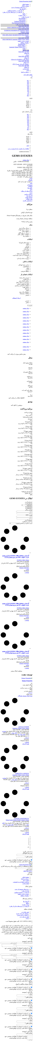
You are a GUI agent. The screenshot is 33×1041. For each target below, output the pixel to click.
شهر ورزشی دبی (24, 916)
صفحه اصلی (25, 877)
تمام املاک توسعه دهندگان (25, 696)
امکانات (30, 186)
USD (27, 104)
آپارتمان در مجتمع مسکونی (21, 892)
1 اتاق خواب (16, 733)
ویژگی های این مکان (26, 191)
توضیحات (29, 185)
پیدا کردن (29, 521)
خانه (31, 183)
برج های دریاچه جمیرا (23, 915)
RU (28, 80)
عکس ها (30, 188)
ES (28, 89)
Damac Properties (24, 567)
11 (28, 847)
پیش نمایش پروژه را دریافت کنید (16, 354)
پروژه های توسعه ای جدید (22, 889)
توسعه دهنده (28, 197)
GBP (27, 107)
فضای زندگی (28, 510)
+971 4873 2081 (27, 75)
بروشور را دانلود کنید (16, 405)
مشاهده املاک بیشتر (16, 671)
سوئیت (4, 731)
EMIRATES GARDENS (22, 773)
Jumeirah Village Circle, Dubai (20, 728)
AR (28, 86)
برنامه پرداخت (28, 194)
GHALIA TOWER (23, 726)
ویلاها (27, 903)
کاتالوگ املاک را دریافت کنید (16, 398)
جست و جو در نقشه (23, 894)
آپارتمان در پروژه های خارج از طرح (19, 906)
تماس (30, 178)
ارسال (30, 863)
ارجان (27, 918)
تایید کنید (30, 938)
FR (28, 91)
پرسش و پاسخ (25, 878)
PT (28, 94)
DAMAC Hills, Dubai (23, 560)
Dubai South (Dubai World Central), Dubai (17, 820)
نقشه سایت (25, 883)
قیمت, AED (29, 515)
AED (27, 102)
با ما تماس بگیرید (27, 200)
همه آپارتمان (25, 744)
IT (28, 92)
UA (28, 85)
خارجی (27, 301)
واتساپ (30, 180)
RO (28, 95)
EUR (27, 101)
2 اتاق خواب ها (23, 734)
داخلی (27, 302)
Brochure (26, 571)
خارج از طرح (25, 891)
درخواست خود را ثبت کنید (25, 181)
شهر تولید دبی (25, 912)
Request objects (25, 740)
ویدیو (31, 192)
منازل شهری (25, 904)
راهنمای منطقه (24, 895)
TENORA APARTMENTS (21, 818)
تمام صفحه (26, 160)
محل (31, 189)
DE (28, 83)
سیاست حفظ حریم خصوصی (21, 882)
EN (28, 82)
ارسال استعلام (16, 298)
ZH (28, 88)
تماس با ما (26, 880)
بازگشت (24, 521)
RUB (27, 105)
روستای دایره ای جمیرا (22, 913)
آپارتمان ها (29, 196)
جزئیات (30, 692)
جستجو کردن (28, 502)
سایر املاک (29, 199)
